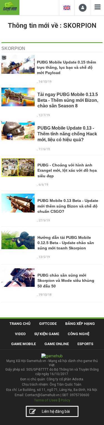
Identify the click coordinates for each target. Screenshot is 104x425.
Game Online (56, 344)
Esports (85, 344)
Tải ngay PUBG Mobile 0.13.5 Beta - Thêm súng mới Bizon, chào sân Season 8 (67, 100)
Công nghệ (78, 334)
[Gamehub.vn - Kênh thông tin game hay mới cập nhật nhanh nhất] (10, 7)
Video (20, 334)
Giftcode (48, 324)
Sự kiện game (46, 334)
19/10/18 (45, 295)
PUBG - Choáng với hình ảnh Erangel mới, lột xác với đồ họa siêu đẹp (67, 170)
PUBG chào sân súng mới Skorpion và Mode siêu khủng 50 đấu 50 (65, 280)
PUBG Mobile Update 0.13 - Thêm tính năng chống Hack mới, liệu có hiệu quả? (67, 134)
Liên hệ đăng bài (56, 411)
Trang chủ (20, 324)
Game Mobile (23, 344)
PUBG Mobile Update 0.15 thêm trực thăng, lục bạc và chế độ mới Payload (66, 67)
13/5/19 (44, 257)
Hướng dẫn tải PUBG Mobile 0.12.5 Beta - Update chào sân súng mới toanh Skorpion (65, 243)
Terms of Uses (45, 400)
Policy (65, 400)
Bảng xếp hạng (80, 324)
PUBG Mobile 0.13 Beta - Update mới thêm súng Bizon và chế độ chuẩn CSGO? (67, 206)
